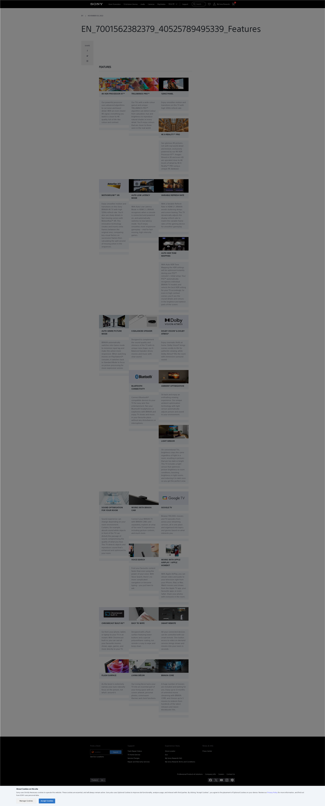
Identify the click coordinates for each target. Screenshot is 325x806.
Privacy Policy (272, 792)
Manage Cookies (26, 801)
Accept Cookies (47, 801)
